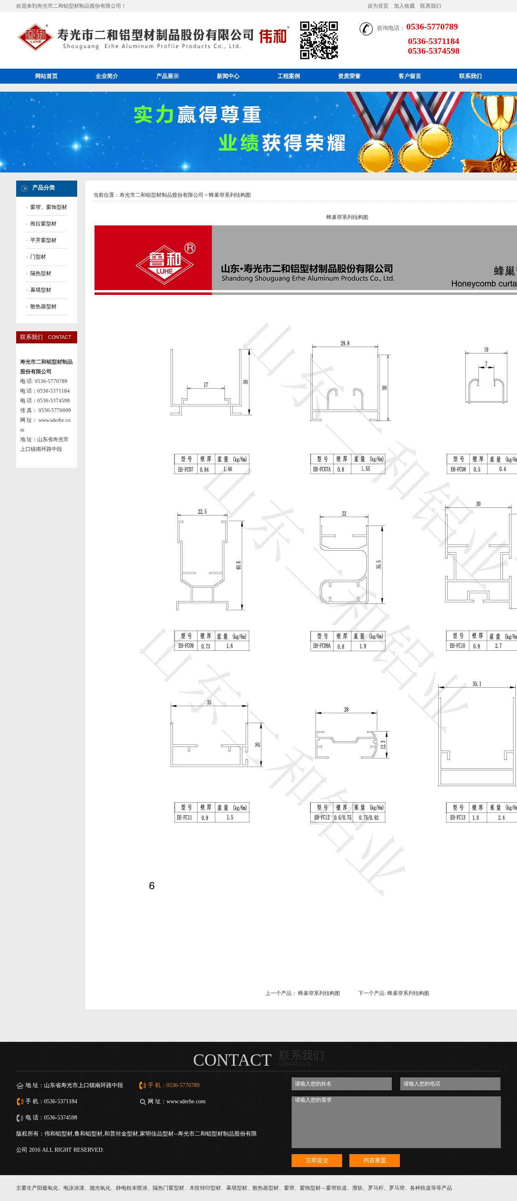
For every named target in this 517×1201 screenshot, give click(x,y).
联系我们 (430, 6)
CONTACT (232, 1060)
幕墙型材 (40, 290)
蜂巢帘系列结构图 (319, 993)
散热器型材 (43, 306)
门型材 (38, 257)
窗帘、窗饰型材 (48, 207)
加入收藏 (404, 6)
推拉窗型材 (43, 224)
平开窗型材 (43, 240)
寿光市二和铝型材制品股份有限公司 (162, 195)
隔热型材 (40, 273)
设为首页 (378, 6)
